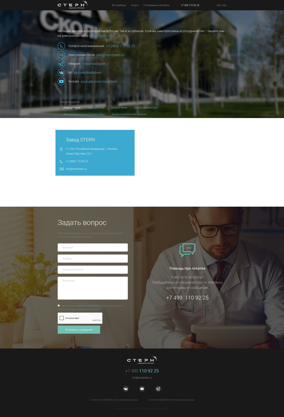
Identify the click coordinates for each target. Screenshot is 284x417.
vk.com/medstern (87, 72)
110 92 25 (142, 371)
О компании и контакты (156, 5)
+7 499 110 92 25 (190, 5)
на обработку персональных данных (91, 306)
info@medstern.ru (101, 36)
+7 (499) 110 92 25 (120, 46)
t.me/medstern (93, 63)
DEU (224, 5)
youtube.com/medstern (99, 81)
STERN (76, 8)
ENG (219, 5)
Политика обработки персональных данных (172, 399)
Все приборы (119, 5)
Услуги (134, 5)
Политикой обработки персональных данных (78, 309)
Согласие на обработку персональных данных (113, 399)
